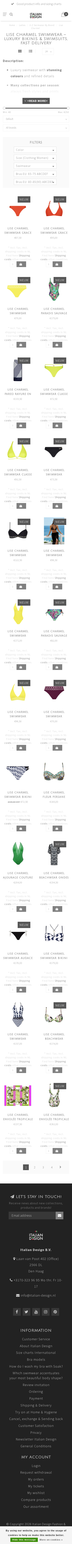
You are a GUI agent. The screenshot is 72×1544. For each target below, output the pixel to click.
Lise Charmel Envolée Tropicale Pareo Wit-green (18, 1119)
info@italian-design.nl (38, 1295)
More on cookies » (51, 1539)
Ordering (36, 1391)
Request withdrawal (36, 1472)
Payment (36, 1398)
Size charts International (36, 1352)
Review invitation (36, 1385)
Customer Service (36, 1339)
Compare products (36, 1499)
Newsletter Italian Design (36, 1439)
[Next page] (60, 1167)
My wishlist (36, 1493)
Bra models (36, 1359)
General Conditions (36, 1446)
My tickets (36, 1486)
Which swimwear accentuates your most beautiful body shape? (36, 1375)
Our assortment (36, 1506)
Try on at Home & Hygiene (36, 1412)
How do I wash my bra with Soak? (36, 1366)
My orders (36, 1479)
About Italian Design (36, 1346)
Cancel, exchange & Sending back (36, 1419)
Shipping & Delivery (36, 1405)
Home (12, 25)
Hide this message (24, 1539)
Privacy (36, 1432)
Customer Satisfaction (36, 1425)
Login (36, 1465)
